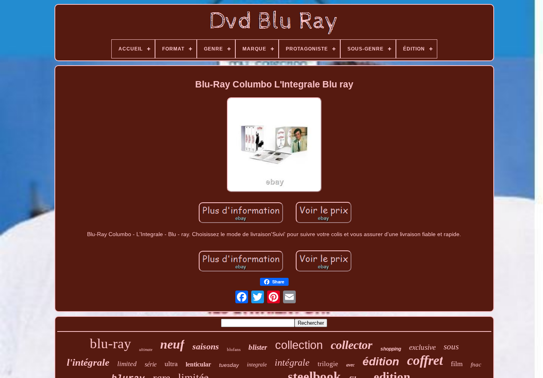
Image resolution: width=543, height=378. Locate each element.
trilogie (328, 364)
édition (381, 361)
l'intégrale (88, 362)
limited (127, 364)
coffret (425, 360)
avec (350, 365)
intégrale (292, 362)
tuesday (229, 365)
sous (451, 346)
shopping (390, 349)
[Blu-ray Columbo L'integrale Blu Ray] (274, 145)
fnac (476, 364)
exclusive (422, 347)
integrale (257, 365)
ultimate (145, 349)
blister (257, 347)
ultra (171, 364)
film (457, 364)
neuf (172, 344)
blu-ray (110, 343)
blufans (233, 349)
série (151, 364)
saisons (205, 346)
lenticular (198, 364)
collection (299, 345)
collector (351, 344)
